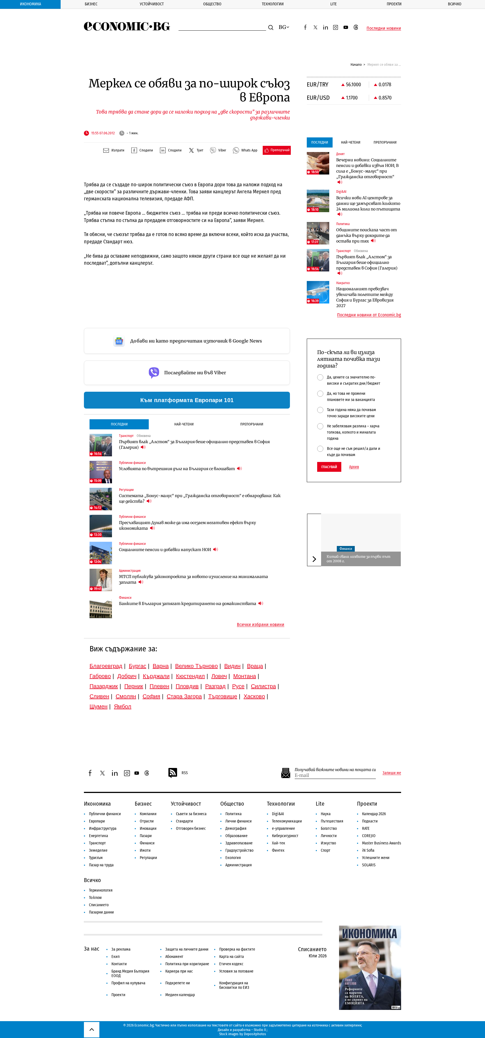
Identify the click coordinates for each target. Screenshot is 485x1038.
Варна (161, 666)
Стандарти (184, 821)
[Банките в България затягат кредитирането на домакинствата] (101, 607)
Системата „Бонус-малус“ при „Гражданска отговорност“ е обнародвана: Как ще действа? (200, 498)
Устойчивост (152, 4)
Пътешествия (332, 821)
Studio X (260, 1030)
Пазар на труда (101, 865)
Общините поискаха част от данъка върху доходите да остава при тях (366, 235)
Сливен (99, 696)
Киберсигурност (285, 835)
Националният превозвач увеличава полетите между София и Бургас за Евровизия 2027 (365, 297)
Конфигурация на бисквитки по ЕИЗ (234, 985)
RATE (366, 828)
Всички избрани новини (260, 624)
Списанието (99, 905)
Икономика (30, 4)
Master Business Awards (381, 843)
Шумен (98, 706)
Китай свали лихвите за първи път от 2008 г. (358, 559)
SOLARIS (369, 865)
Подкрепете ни (177, 983)
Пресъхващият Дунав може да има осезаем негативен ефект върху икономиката (187, 525)
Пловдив (187, 686)
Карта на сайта (231, 956)
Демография (235, 828)
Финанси (346, 549)
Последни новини (384, 28)
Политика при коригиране (187, 964)
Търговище (222, 696)
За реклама (121, 949)
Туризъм (96, 857)
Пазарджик (104, 686)
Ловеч (219, 676)
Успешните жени (376, 857)
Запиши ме (392, 773)
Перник (133, 686)
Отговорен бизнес (191, 828)
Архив (354, 467)
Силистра (263, 686)
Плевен (159, 686)
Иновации (148, 828)
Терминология (101, 890)
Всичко (454, 4)
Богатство (329, 828)
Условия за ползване (236, 971)
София (151, 696)
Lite (333, 4)
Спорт (325, 850)
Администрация (238, 865)
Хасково (254, 696)
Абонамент (174, 956)
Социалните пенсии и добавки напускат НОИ (165, 549)
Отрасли (147, 821)
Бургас (137, 666)
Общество (212, 4)
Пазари (146, 835)
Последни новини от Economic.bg (369, 315)
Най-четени (184, 424)
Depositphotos (255, 1034)
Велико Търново (196, 666)
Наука (326, 814)
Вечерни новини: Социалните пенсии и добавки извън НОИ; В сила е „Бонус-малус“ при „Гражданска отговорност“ (367, 168)
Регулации (148, 857)
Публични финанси (105, 814)
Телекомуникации (287, 821)
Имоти (145, 850)
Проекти (394, 4)
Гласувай (329, 467)
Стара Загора (184, 696)
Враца (255, 666)
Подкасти (370, 821)
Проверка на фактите (237, 949)
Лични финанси (238, 821)
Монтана (244, 676)
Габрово (100, 676)
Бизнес (91, 4)
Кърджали (156, 676)
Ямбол (122, 706)
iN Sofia (368, 850)
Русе (238, 686)
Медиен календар (180, 994)
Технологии (273, 4)
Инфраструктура (102, 828)
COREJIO (369, 835)
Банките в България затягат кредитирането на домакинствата (188, 603)
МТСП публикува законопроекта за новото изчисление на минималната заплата (193, 579)
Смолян (126, 696)
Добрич (126, 676)
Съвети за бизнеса (191, 814)
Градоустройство (239, 850)
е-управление (283, 828)
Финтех (278, 850)
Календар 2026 (374, 814)
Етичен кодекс (231, 964)
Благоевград (106, 666)
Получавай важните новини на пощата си (335, 769)
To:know (95, 897)
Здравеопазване (239, 843)
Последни (119, 424)
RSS (185, 772)
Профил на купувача (128, 983)
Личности (329, 835)
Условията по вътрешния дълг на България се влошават (177, 468)
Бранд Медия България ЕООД (130, 973)
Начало (356, 64)
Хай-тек (278, 843)
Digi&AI (278, 814)
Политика (233, 814)
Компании (148, 814)
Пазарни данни (101, 912)
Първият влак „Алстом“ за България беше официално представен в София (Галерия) (194, 444)
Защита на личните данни (187, 949)
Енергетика (98, 835)
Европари (97, 821)
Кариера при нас (179, 971)
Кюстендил (190, 676)
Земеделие (98, 850)
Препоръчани (251, 424)
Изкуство (328, 843)
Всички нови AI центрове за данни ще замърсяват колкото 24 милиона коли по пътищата (368, 203)
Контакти (119, 964)
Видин (232, 666)
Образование (236, 835)
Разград (215, 686)
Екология (233, 857)
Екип (115, 956)
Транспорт (97, 843)
